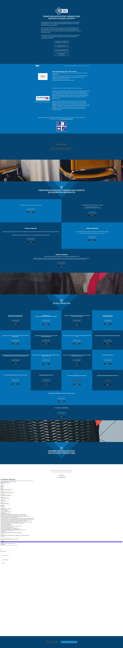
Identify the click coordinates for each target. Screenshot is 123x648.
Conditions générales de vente (69, 642)
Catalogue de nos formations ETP (61, 42)
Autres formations (74, 65)
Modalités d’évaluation (61, 144)
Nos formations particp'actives (61, 50)
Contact (88, 65)
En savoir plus (30, 209)
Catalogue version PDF (61, 46)
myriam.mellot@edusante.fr (66, 119)
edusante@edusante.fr (61, 477)
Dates (30, 212)
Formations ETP (67, 65)
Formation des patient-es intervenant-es (61, 54)
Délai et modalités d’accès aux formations (61, 149)
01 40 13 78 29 (61, 475)
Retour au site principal (82, 65)
